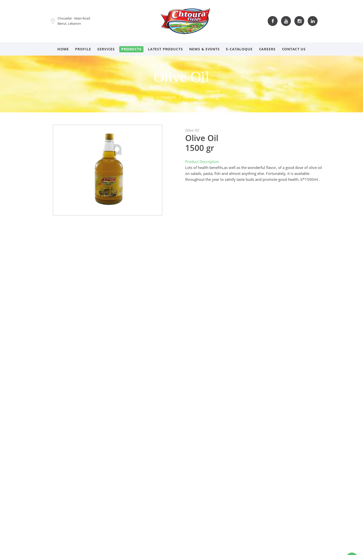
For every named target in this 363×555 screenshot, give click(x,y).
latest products (165, 49)
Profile (83, 49)
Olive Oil (190, 97)
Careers (267, 49)
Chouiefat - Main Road (74, 18)
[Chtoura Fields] (185, 20)
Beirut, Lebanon (69, 23)
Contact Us (294, 49)
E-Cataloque (239, 49)
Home (63, 49)
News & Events (204, 49)
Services (106, 49)
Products (131, 49)
